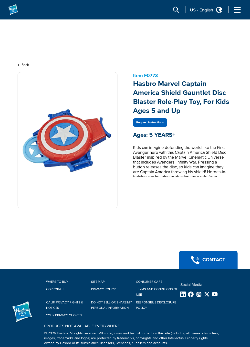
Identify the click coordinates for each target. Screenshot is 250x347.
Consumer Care (149, 282)
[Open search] (176, 9)
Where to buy (57, 282)
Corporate (55, 289)
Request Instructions (150, 122)
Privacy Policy (103, 289)
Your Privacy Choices (64, 315)
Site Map (98, 282)
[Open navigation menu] (237, 10)
